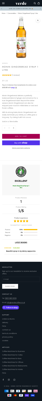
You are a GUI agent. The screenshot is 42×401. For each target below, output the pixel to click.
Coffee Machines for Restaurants (14, 366)
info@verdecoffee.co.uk (16, 302)
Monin (5, 63)
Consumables (12, 13)
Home (3, 13)
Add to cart (21, 136)
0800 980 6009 (10, 298)
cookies (5, 340)
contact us (6, 330)
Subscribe (10, 286)
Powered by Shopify (30, 386)
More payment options (21, 148)
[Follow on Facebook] (3, 380)
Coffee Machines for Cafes (12, 355)
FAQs (4, 326)
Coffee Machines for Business (13, 351)
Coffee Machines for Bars (11, 358)
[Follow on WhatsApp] (14, 380)
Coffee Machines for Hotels (12, 369)
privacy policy (7, 337)
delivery (5, 322)
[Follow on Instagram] (9, 380)
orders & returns (8, 319)
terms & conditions (9, 333)
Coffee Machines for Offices (12, 362)
